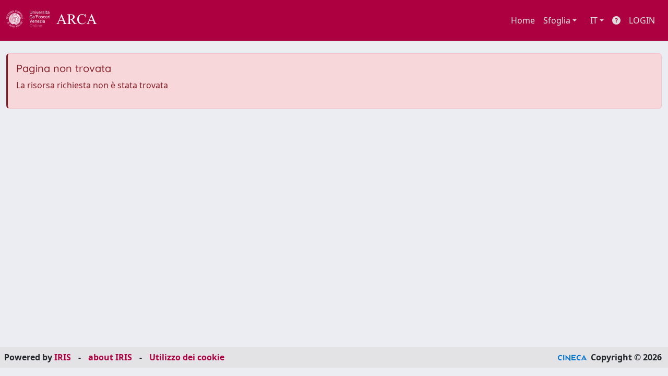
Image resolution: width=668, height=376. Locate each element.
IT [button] (594, 20)
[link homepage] (57, 20)
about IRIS (110, 357)
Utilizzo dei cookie (186, 357)
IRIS (62, 357)
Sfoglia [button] (556, 20)
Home (523, 20)
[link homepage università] (125, 20)
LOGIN (642, 20)
